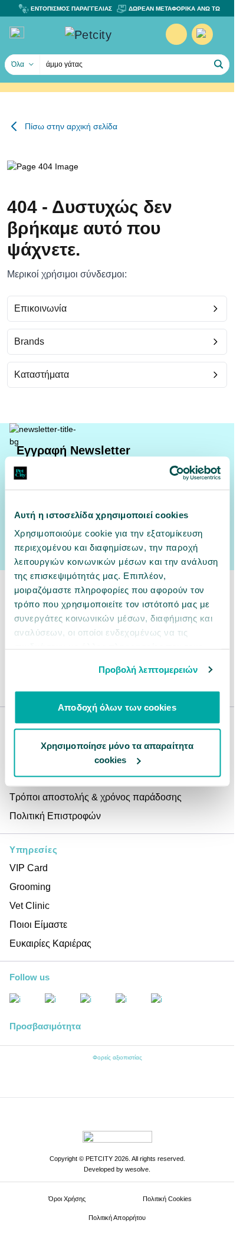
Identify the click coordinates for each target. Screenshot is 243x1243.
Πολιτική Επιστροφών (55, 816)
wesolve (137, 1169)
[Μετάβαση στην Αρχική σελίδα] (105, 35)
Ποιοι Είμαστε (38, 925)
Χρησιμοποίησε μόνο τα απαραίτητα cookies (117, 753)
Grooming (30, 887)
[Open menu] (16, 32)
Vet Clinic (29, 906)
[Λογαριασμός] (176, 34)
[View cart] (202, 34)
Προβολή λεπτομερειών (148, 670)
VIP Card (28, 868)
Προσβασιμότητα (45, 1026)
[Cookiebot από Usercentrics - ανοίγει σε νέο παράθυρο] (169, 473)
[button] (219, 64)
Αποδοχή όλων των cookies (117, 707)
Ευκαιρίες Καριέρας (50, 943)
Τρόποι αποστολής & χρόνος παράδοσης (95, 797)
